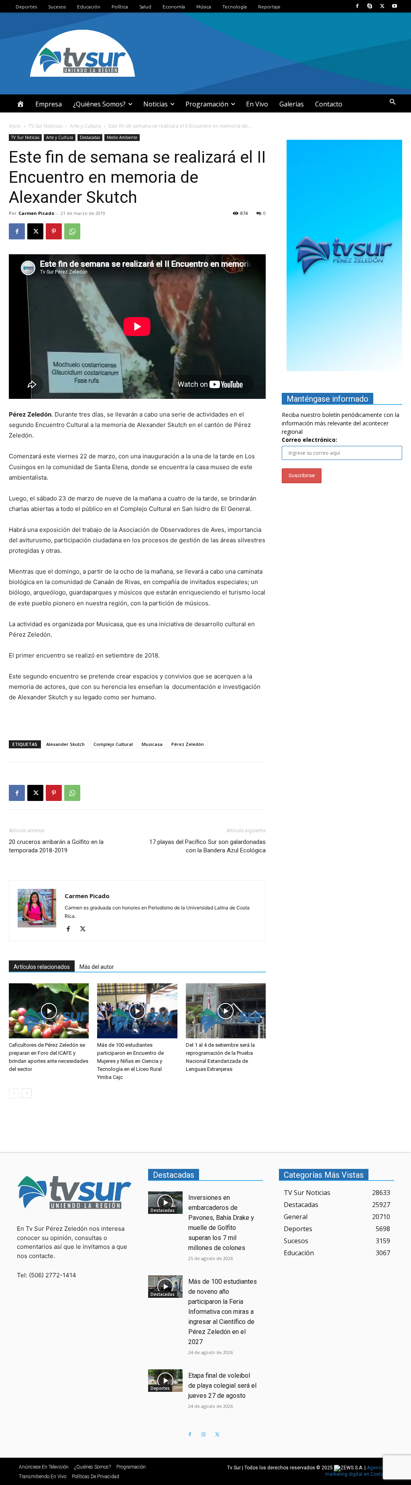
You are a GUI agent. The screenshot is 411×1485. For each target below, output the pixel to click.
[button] (392, 102)
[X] (382, 6)
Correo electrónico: (309, 439)
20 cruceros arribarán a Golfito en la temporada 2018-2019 (56, 846)
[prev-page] (14, 1093)
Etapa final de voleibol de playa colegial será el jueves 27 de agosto (222, 1385)
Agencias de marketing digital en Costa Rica (360, 1471)
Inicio (15, 126)
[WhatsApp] (72, 231)
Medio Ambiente (122, 137)
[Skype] (369, 6)
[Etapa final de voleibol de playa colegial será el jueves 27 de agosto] (165, 1380)
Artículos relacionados (42, 967)
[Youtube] (395, 6)
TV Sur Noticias (45, 126)
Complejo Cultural (113, 744)
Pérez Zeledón (187, 744)
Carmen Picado (36, 213)
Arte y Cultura (85, 126)
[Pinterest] (54, 231)
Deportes (160, 1388)
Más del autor (96, 967)
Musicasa (152, 744)
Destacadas (90, 137)
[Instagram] (203, 1435)
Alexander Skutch (65, 744)
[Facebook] (357, 6)
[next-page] (27, 1093)
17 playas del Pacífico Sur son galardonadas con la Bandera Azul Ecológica (207, 846)
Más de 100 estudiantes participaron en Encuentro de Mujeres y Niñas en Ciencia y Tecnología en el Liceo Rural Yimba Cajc (130, 1061)
